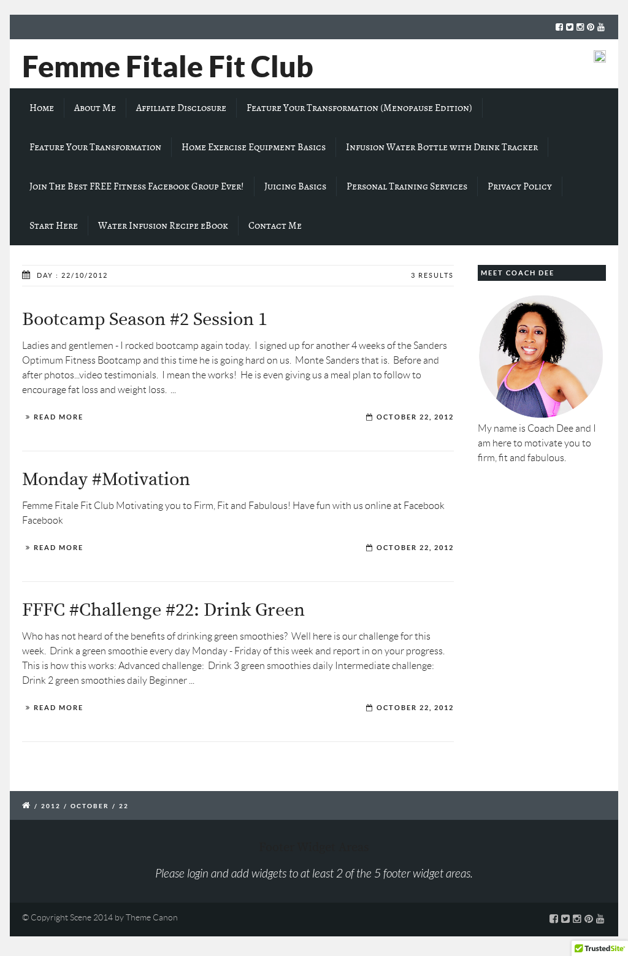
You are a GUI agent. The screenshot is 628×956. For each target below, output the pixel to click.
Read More (58, 417)
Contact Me (275, 226)
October (90, 806)
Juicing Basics (295, 186)
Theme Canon (152, 917)
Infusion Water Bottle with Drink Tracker (442, 147)
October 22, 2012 (415, 417)
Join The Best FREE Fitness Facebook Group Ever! (136, 186)
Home (41, 108)
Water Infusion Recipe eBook (163, 226)
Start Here (53, 226)
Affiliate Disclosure (181, 108)
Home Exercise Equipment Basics (254, 147)
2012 (51, 806)
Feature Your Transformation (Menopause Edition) (359, 108)
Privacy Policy (520, 186)
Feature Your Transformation (95, 147)
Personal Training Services (407, 186)
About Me (95, 108)
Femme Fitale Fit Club (167, 66)
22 (124, 806)
